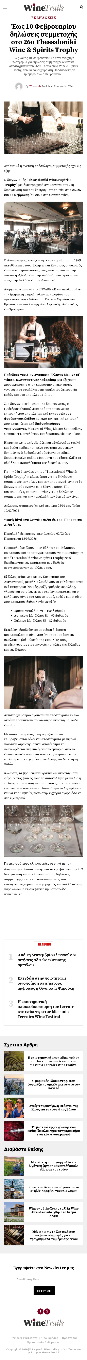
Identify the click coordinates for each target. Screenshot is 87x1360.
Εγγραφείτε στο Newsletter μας (43, 1268)
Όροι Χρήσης (49, 1338)
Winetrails (35, 86)
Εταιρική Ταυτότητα (24, 1338)
